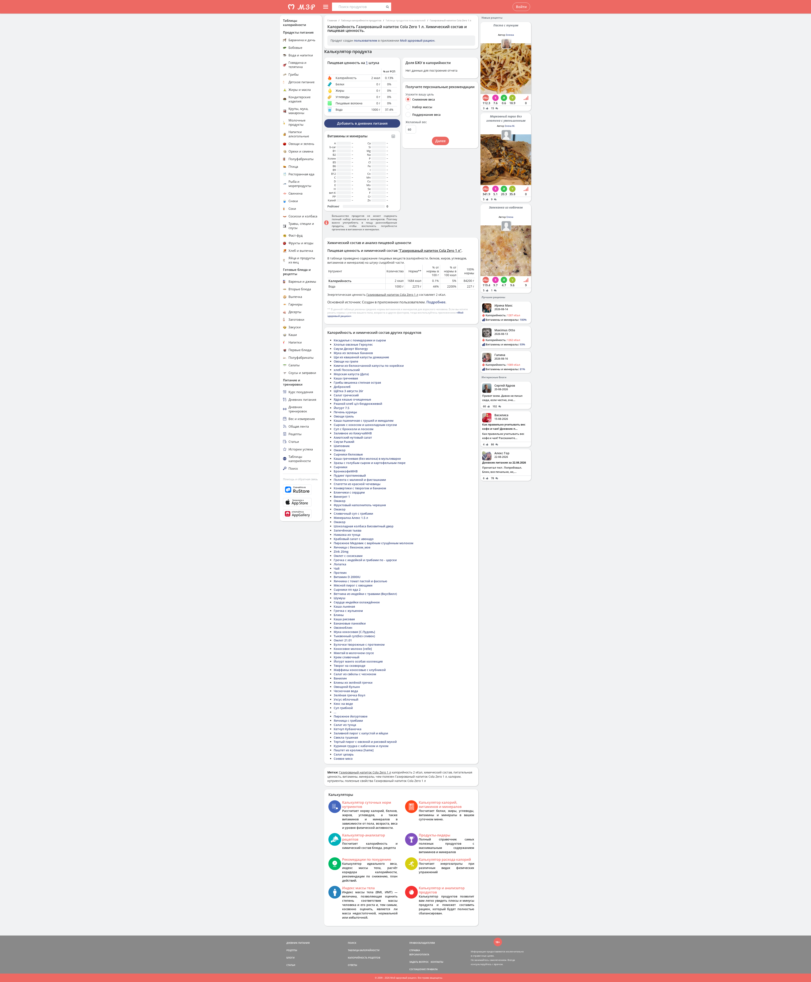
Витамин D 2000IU (347, 577)
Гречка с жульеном (348, 611)
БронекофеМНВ (346, 471)
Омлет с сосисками (348, 556)
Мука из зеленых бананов (353, 353)
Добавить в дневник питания (362, 123)
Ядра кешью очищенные (352, 399)
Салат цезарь (344, 754)
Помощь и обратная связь (300, 479)
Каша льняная (344, 606)
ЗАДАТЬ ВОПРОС (419, 961)
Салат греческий (346, 395)
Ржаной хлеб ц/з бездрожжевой (358, 404)
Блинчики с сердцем (349, 492)
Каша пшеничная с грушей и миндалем (363, 421)
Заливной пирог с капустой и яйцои (361, 733)
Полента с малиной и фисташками (360, 480)
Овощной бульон (347, 687)
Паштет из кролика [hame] (354, 750)
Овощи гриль (344, 416)
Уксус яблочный (346, 699)
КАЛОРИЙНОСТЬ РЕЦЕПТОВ (364, 957)
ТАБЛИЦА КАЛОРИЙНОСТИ (364, 950)
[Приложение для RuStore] (301, 489)
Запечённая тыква (347, 530)
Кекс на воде (343, 704)
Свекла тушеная (346, 737)
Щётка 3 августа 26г (348, 391)
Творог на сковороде (349, 666)
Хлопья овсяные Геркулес (353, 344)
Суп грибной (343, 708)
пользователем (365, 40)
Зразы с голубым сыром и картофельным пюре (370, 463)
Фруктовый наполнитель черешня (360, 505)
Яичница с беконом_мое (352, 547)
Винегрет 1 (342, 497)
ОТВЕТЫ (352, 965)
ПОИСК (352, 942)
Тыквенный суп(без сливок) (354, 636)
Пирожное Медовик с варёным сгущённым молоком (373, 543)
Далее (440, 141)
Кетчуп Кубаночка (347, 729)
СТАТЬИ (290, 965)
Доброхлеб (342, 387)
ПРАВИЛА (432, 969)
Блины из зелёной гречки (353, 683)
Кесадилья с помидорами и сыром (360, 340)
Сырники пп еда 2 (347, 590)
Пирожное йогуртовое (350, 716)
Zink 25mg (341, 552)
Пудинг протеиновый (350, 475)
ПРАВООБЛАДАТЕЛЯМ (422, 942)
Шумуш (339, 598)
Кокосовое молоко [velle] (353, 649)
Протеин (340, 573)
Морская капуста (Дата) (351, 374)
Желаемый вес (416, 122)
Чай (336, 568)
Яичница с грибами (348, 721)
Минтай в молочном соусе (354, 653)
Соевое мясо (343, 759)
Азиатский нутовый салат (353, 437)
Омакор (340, 450)
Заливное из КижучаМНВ (353, 433)
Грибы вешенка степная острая (357, 383)
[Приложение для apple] (301, 502)
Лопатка (340, 564)
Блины (339, 615)
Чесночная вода (346, 691)
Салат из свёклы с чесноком (355, 674)
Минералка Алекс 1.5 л (351, 518)
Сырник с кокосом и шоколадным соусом (365, 425)
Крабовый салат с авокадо (354, 539)
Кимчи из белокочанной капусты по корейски (369, 366)
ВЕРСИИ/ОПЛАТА (419, 954)
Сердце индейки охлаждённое (357, 602)
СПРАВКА (414, 950)
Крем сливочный (346, 657)
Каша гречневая (346, 378)
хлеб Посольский (347, 370)
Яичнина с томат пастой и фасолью (360, 581)
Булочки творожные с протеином (359, 644)
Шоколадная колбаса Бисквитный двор (363, 526)
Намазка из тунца (347, 535)
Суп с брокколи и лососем (353, 429)
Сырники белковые (348, 454)
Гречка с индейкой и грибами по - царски (365, 560)
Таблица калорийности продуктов (361, 20)
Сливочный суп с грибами (353, 513)
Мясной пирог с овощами (353, 585)
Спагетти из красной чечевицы (357, 484)
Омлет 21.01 (343, 640)
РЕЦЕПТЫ (291, 950)
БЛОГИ (290, 957)
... (335, 712)
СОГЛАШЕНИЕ (417, 969)
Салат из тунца (345, 725)
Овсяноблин (343, 628)
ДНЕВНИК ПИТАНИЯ (298, 942)
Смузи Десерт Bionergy (351, 349)
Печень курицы (345, 412)
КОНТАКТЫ (437, 961)
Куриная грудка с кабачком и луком (361, 746)
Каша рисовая (344, 619)
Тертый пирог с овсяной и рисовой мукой (365, 742)
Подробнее (435, 302)
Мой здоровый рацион (417, 40)
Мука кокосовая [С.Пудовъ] (354, 632)
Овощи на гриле (346, 361)
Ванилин (340, 678)
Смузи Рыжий (344, 442)
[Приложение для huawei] (301, 514)
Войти (521, 6)
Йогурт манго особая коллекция (358, 661)
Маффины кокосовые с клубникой (360, 670)
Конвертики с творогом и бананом (360, 488)
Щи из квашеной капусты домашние (361, 357)
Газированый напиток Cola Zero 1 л (450, 20)
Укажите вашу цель (420, 94)
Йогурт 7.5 (341, 408)
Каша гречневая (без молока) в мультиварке (367, 459)
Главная (332, 20)
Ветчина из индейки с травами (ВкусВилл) (365, 594)
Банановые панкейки (350, 623)
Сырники (340, 467)
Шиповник (342, 446)
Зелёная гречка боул (349, 695)
